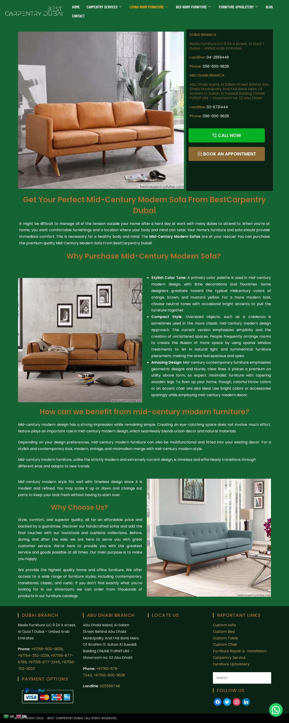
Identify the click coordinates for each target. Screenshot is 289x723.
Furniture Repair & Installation (240, 651)
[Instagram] (236, 701)
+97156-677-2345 (43, 662)
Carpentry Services (102, 6)
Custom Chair (225, 644)
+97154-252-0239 (33, 655)
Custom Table (225, 638)
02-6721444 (217, 107)
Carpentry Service (229, 657)
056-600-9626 (216, 66)
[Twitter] (227, 701)
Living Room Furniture (147, 6)
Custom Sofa (224, 625)
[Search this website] (242, 677)
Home (76, 6)
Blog (269, 6)
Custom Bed (224, 631)
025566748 (110, 686)
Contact (78, 15)
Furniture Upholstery (236, 6)
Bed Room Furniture (191, 6)
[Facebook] (217, 701)
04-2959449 (218, 57)
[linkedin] (246, 701)
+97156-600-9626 (47, 649)
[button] (23, 110)
